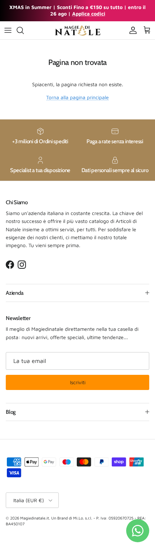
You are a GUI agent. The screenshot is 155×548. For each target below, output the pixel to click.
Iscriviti (77, 382)
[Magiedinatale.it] (77, 30)
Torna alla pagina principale (77, 97)
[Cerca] (24, 30)
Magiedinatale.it (34, 518)
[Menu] (8, 30)
